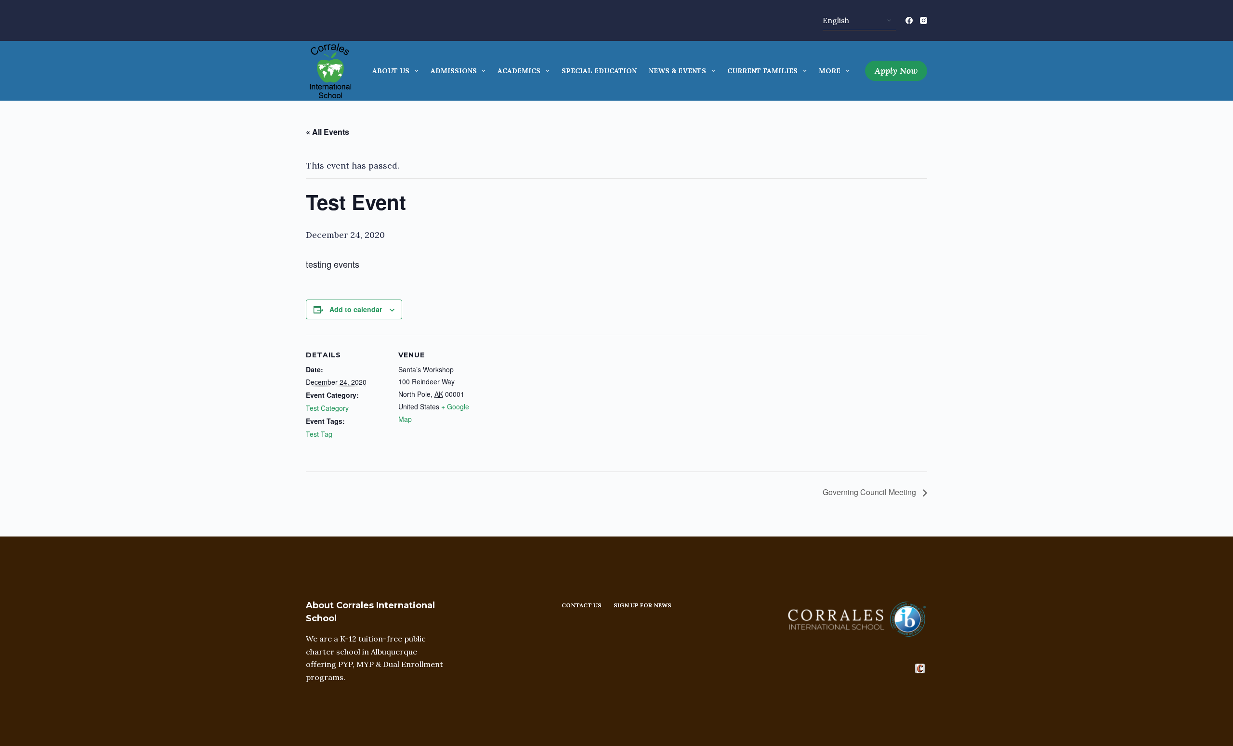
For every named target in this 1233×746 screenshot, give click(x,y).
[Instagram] (923, 20)
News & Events (677, 70)
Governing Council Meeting (870, 491)
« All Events (327, 131)
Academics (519, 70)
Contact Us (582, 605)
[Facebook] (909, 20)
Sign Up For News (642, 605)
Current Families (762, 70)
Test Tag (319, 434)
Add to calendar (355, 309)
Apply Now (896, 70)
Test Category (327, 408)
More (829, 70)
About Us (390, 70)
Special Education (599, 70)
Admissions (454, 70)
